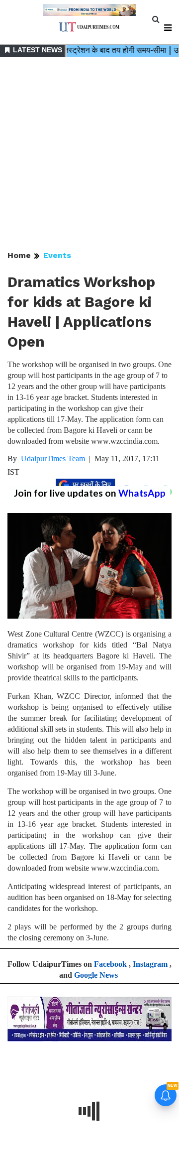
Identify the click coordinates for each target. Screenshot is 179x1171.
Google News (96, 975)
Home (19, 255)
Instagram (150, 964)
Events (57, 255)
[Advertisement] (89, 154)
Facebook (110, 964)
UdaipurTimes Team (53, 458)
